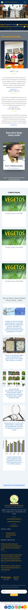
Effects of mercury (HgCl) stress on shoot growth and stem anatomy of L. (11, 567)
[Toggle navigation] (25, 2)
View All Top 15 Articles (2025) (14, 485)
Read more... (14, 89)
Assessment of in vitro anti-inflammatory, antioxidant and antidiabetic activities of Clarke (14, 426)
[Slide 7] (13, 29)
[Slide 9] (16, 29)
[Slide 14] (23, 29)
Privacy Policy (19, 604)
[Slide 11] (18, 29)
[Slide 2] (6, 29)
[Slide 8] (14, 29)
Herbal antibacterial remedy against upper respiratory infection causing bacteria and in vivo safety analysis (14, 460)
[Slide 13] (21, 29)
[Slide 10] (17, 29)
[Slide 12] (20, 29)
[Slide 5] (10, 29)
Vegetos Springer (10, 533)
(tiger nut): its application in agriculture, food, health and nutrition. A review (14, 357)
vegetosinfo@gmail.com (14, 521)
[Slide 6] (11, 29)
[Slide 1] (4, 29)
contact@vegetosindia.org (14, 519)
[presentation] (3, 160)
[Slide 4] (9, 29)
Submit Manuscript (11, 535)
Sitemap (8, 537)
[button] (5, 177)
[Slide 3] (7, 29)
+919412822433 (14, 526)
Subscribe (14, 595)
